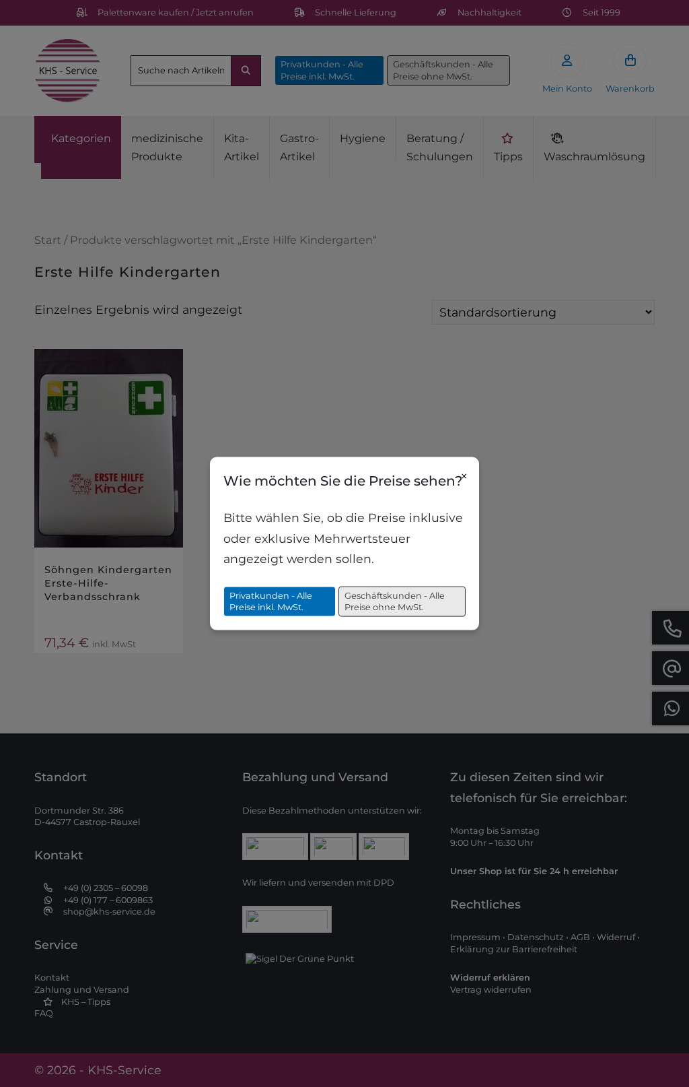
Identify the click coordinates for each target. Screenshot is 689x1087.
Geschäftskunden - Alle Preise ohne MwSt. (394, 601)
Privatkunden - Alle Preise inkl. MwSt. (270, 601)
